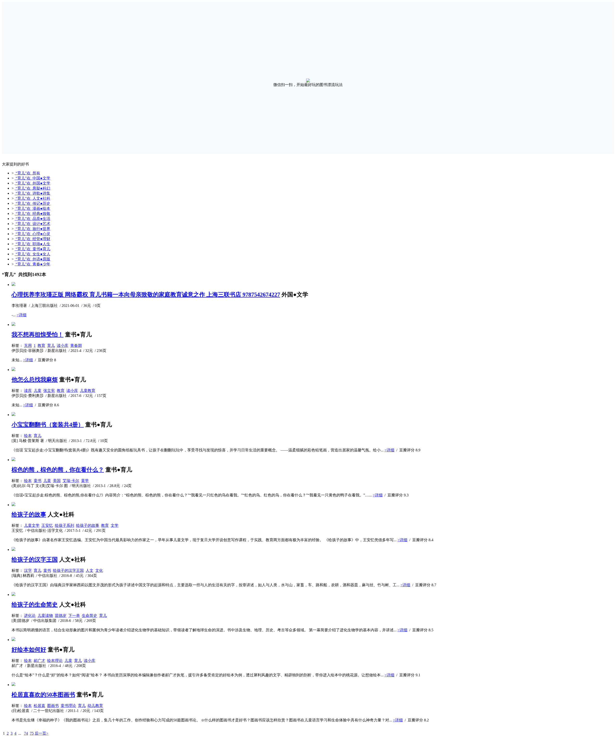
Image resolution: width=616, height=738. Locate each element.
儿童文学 (31, 525)
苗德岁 (60, 615)
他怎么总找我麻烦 (35, 379)
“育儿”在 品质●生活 (32, 219)
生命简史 (89, 615)
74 (26, 733)
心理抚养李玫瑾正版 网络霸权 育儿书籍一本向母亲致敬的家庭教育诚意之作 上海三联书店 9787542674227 (146, 294)
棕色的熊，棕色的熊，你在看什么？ (58, 470)
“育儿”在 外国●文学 (32, 183)
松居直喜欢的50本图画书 (43, 695)
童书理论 (68, 706)
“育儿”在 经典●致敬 (32, 213)
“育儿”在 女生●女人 (32, 254)
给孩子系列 (64, 525)
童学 (85, 481)
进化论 (30, 615)
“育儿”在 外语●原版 (32, 259)
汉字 (28, 570)
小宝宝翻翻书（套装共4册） (48, 425)
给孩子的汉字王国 (35, 559)
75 (32, 733)
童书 (37, 481)
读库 (28, 391)
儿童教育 (87, 391)
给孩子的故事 (29, 514)
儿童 (37, 391)
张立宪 (49, 391)
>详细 (21, 315)
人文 (89, 570)
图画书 (53, 706)
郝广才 (39, 661)
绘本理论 (55, 661)
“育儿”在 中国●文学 (32, 178)
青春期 (76, 345)
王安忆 (47, 525)
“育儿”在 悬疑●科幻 (32, 188)
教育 (41, 345)
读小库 (62, 345)
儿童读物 (45, 615)
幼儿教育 (95, 706)
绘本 (28, 436)
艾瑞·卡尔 (71, 481)
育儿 (51, 345)
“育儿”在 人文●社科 (32, 198)
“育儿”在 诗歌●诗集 (32, 193)
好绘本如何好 (29, 649)
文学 (114, 525)
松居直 (39, 706)
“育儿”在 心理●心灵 (32, 234)
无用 (28, 345)
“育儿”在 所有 (27, 173)
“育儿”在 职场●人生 (32, 244)
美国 (57, 481)
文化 (99, 570)
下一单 (74, 615)
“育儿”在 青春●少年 (32, 264)
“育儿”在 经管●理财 (32, 239)
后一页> (41, 733)
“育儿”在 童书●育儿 (32, 249)
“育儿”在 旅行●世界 (32, 229)
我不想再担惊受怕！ (38, 334)
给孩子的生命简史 (35, 604)
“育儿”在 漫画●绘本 (32, 208)
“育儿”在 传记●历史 (32, 203)
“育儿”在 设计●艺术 (32, 224)
